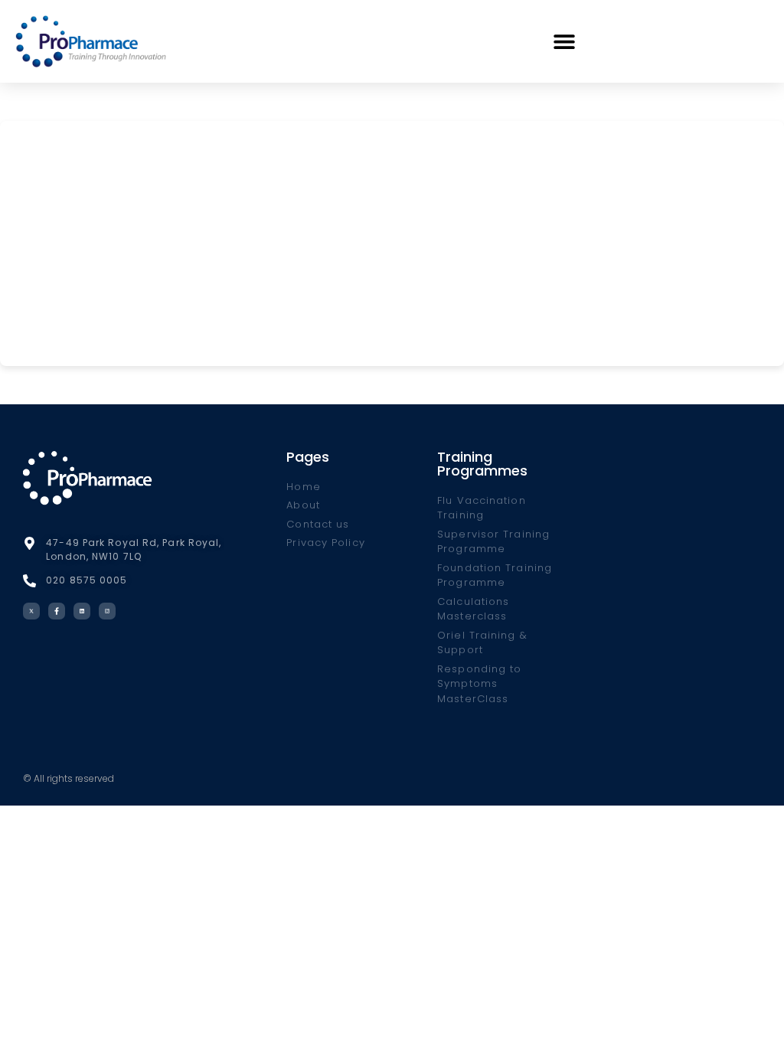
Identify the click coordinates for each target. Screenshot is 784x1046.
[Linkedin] (82, 611)
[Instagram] (107, 611)
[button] (564, 41)
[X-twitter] (31, 611)
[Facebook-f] (56, 611)
